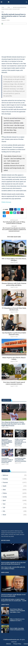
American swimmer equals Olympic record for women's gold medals (13, 595)
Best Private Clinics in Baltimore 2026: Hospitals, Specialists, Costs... (17, 610)
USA (14, 511)
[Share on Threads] (21, 212)
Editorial (8, 644)
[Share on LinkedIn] (4, 212)
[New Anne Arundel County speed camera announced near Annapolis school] (14, 372)
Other (9, 7)
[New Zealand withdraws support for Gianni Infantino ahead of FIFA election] (7, 433)
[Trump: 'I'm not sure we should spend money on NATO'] (14, 584)
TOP (14, 507)
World (14, 514)
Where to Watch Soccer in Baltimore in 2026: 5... (17, 619)
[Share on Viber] (18, 212)
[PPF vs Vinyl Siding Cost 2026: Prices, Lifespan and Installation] (14, 248)
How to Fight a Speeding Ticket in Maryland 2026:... (17, 629)
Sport (14, 500)
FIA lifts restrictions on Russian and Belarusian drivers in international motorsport (20, 442)
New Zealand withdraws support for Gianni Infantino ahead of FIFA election (7, 442)
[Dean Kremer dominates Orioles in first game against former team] (7, 452)
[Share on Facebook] (15, 209)
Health (14, 486)
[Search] (26, 2)
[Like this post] (11, 209)
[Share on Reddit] (7, 212)
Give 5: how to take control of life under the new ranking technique (13, 567)
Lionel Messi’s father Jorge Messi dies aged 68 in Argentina (20, 460)
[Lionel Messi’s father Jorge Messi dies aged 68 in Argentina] (20, 452)
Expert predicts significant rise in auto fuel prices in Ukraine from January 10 (13, 563)
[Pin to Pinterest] (22, 209)
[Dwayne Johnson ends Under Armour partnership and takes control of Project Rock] (14, 273)
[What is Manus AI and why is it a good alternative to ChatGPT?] (14, 552)
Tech (14, 504)
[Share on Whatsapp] (11, 212)
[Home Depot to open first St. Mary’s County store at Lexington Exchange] (14, 347)
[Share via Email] (4, 216)
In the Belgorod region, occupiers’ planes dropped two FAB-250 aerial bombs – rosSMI (13, 600)
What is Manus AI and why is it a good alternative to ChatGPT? (12, 557)
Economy (14, 479)
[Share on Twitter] (18, 209)
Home (3, 7)
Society (14, 497)
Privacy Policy (17, 644)
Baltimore (14, 475)
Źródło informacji (6, 202)
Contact (26, 644)
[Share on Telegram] (14, 212)
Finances (14, 482)
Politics (14, 493)
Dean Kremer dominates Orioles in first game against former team (7, 460)
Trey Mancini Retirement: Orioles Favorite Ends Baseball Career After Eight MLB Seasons (13, 423)
